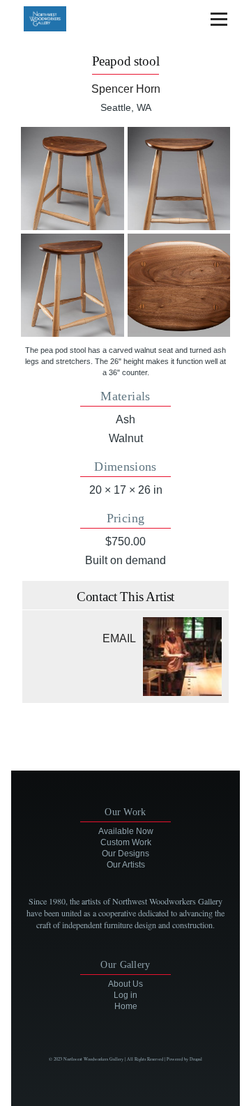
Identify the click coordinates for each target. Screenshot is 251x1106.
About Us (125, 984)
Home (125, 1006)
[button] (72, 178)
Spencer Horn (125, 89)
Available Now (125, 831)
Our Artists (126, 865)
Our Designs (125, 853)
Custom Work (125, 842)
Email (119, 638)
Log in (125, 995)
